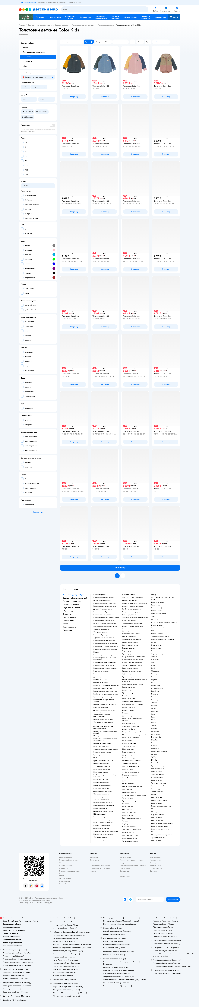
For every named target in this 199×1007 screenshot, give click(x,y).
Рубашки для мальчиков (101, 769)
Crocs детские (127, 809)
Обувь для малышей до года (103, 719)
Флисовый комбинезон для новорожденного (103, 727)
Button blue (155, 685)
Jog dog (125, 824)
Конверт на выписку (100, 680)
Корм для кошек (155, 860)
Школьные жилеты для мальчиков (105, 643)
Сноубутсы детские (129, 792)
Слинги (124, 696)
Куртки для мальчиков (101, 746)
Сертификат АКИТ (65, 878)
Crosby (153, 726)
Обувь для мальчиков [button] (71, 607)
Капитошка (155, 749)
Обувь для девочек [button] (70, 611)
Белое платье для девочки (131, 634)
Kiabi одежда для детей (159, 751)
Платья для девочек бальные (103, 823)
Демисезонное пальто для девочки (105, 831)
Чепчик (154, 794)
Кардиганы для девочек (101, 826)
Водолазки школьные (100, 671)
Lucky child (155, 746)
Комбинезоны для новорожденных (105, 694)
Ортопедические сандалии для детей (164, 622)
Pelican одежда (156, 700)
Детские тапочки (128, 815)
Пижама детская (156, 777)
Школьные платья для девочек (104, 620)
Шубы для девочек (128, 595)
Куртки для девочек (129, 654)
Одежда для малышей (100, 682)
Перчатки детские (157, 815)
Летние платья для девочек (131, 639)
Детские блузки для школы (102, 609)
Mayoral (154, 680)
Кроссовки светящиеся (130, 801)
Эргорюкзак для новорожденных (105, 697)
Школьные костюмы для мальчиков (105, 646)
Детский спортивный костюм (132, 716)
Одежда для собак (156, 868)
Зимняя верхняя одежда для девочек (135, 618)
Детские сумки (156, 817)
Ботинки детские (157, 634)
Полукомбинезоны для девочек (133, 657)
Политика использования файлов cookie (71, 875)
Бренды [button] (66, 624)
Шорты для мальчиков (101, 788)
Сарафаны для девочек (101, 629)
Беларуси (48, 903)
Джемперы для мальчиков (102, 791)
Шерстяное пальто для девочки (133, 659)
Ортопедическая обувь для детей (134, 795)
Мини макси (155, 734)
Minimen (154, 723)
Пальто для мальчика (100, 780)
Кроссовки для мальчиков (131, 671)
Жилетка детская (128, 749)
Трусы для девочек (157, 774)
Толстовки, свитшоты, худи (83, 25)
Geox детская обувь (129, 827)
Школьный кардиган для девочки (105, 649)
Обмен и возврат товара (67, 863)
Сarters (153, 708)
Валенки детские (128, 832)
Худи (25, 66)
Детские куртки (128, 710)
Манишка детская (157, 832)
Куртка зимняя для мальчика (103, 761)
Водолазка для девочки (130, 668)
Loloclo (154, 705)
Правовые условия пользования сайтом (49, 898)
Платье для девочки (100, 808)
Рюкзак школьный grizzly (102, 600)
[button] (174, 17)
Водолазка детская (128, 752)
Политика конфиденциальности (70, 871)
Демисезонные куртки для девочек (134, 603)
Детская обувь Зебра (129, 838)
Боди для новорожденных (102, 688)
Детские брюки (127, 781)
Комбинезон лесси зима (130, 738)
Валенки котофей (157, 608)
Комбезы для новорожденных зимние (103, 700)
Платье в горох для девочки (132, 662)
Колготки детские (157, 769)
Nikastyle (154, 694)
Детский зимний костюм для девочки (132, 627)
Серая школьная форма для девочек (105, 626)
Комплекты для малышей (102, 743)
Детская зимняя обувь (159, 628)
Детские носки (156, 772)
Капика (153, 677)
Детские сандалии (157, 602)
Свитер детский (128, 784)
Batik (153, 717)
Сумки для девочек (158, 838)
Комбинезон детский (129, 699)
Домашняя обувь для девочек (132, 684)
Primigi (153, 595)
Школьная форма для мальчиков (104, 603)
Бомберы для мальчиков (102, 785)
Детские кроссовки (129, 812)
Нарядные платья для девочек (103, 805)
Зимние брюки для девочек (132, 665)
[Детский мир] (38, 9)
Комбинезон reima (128, 707)
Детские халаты (156, 780)
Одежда (25, 47)
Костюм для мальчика (100, 763)
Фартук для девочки (100, 632)
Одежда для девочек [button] (71, 604)
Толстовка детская (128, 746)
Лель (153, 714)
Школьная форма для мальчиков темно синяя (104, 658)
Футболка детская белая (130, 772)
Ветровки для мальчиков (102, 752)
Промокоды (63, 868)
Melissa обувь (156, 631)
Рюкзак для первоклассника (161, 806)
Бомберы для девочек (130, 642)
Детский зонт (156, 840)
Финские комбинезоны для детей (134, 735)
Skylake (96, 652)
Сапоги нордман (128, 798)
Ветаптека (153, 871)
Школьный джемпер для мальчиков (105, 668)
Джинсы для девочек (129, 631)
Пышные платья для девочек (103, 834)
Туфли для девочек (128, 674)
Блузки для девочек (129, 651)
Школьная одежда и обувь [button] (73, 595)
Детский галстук (157, 820)
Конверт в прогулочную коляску (105, 704)
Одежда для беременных (131, 693)
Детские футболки (129, 729)
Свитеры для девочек (129, 600)
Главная (22, 25)
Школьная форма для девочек (103, 597)
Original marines (157, 688)
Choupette (155, 671)
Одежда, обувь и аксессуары (38, 25)
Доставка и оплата (65, 857)
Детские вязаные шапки (159, 826)
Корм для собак (155, 865)
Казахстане (39, 903)
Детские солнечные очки (160, 829)
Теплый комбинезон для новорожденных (101, 715)
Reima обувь (155, 605)
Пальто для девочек (129, 615)
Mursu (153, 642)
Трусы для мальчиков (158, 783)
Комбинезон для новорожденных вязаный (105, 732)
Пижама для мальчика (100, 782)
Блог (121, 874)
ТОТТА (153, 757)
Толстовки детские (106, 25)
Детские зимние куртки (130, 766)
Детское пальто (127, 769)
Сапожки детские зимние (131, 841)
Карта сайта (63, 884)
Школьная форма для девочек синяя (106, 618)
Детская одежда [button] (69, 617)
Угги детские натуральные (131, 830)
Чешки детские (127, 807)
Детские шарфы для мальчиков (162, 823)
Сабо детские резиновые (160, 637)
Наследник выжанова (158, 674)
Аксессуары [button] (68, 630)
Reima (153, 665)
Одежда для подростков (130, 726)
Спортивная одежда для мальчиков (105, 749)
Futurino (154, 697)
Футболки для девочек (101, 828)
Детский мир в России (27, 903)
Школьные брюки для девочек (104, 635)
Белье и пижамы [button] (69, 627)
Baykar (153, 743)
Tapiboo (125, 821)
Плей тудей (155, 659)
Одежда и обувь (27, 43)
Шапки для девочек (158, 812)
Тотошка (154, 703)
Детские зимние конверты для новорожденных (104, 711)
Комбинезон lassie (128, 723)
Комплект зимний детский (131, 761)
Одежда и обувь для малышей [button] (75, 598)
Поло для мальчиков (100, 772)
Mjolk (153, 720)
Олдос (153, 662)
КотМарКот (155, 763)
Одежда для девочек (100, 837)
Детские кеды (156, 648)
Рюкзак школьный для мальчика (104, 612)
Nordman (125, 804)
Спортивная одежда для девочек (133, 612)
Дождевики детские (129, 755)
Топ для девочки (157, 792)
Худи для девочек (128, 648)
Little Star (154, 740)
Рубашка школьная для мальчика (104, 623)
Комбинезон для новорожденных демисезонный (105, 739)
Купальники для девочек (159, 766)
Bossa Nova (155, 711)
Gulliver (154, 657)
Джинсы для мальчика (101, 800)
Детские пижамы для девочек (132, 597)
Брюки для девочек (129, 637)
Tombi (153, 616)
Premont (154, 728)
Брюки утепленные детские (132, 786)
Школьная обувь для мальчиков (104, 641)
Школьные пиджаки (100, 674)
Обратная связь (64, 881)
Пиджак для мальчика (129, 775)
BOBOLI (154, 760)
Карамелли (155, 731)
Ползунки (125, 713)
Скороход (154, 619)
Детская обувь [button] (68, 620)
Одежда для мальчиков (101, 794)
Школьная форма (99, 595)
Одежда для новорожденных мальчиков (103, 723)
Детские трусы (156, 789)
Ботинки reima (156, 611)
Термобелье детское (129, 763)
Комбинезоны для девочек (131, 609)
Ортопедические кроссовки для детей (162, 598)
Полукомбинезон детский (131, 732)
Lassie (153, 668)
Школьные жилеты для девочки (104, 665)
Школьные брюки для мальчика (104, 606)
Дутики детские (156, 625)
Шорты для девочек (129, 620)
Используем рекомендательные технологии (34, 900)
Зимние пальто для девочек (103, 811)
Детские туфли (127, 690)
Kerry (153, 682)
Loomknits (155, 691)
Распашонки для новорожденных (105, 691)
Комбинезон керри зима (131, 758)
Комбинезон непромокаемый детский (132, 719)
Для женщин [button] (68, 614)
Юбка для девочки (99, 814)
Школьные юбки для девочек (103, 615)
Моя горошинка (99, 736)
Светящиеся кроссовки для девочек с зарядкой (135, 680)
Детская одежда (61, 25)
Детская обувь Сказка (130, 835)
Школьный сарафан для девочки (104, 662)
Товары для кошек (156, 857)
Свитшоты (27, 61)
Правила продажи (65, 865)
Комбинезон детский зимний (132, 704)
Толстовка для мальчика (101, 766)
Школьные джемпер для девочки (105, 655)
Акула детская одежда (159, 654)
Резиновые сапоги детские (131, 818)
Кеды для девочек (128, 687)
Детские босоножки (158, 614)
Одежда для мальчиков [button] (72, 601)
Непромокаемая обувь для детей (162, 639)
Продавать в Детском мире (68, 860)
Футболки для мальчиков (102, 758)
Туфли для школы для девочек (103, 638)
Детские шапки (156, 803)
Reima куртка (127, 740)
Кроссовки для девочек (130, 677)
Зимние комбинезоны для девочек (105, 820)
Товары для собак (156, 863)
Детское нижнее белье (159, 786)
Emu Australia (156, 737)
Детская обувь (127, 789)
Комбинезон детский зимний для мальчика (105, 776)
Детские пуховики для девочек (133, 606)
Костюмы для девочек (130, 645)
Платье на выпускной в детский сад (106, 685)
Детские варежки (157, 797)
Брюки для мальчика (100, 755)
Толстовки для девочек (101, 817)
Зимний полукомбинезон (131, 778)
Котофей (154, 651)
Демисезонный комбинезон (132, 701)
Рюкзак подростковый (159, 800)
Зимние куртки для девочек (132, 623)
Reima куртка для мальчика (102, 803)
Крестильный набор (100, 707)
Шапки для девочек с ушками (161, 835)
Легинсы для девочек (100, 840)
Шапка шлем (155, 809)
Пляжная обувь (156, 645)
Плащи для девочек (129, 743)
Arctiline (154, 754)
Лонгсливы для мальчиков (102, 797)
